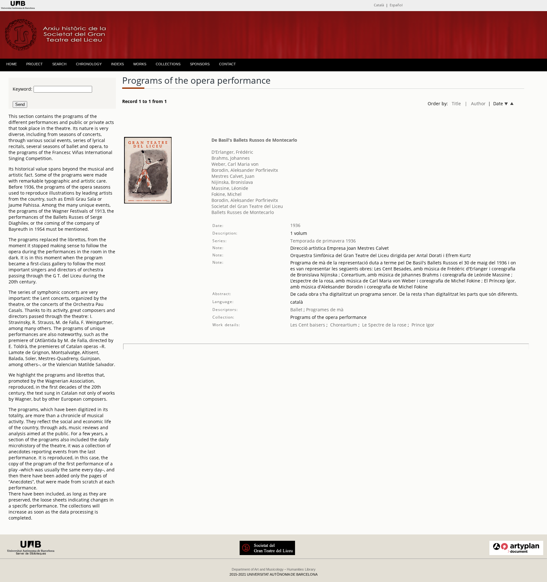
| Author (475, 103)
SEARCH (59, 64)
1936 (295, 225)
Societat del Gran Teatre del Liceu (247, 206)
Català (379, 5)
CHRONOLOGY (89, 64)
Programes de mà (324, 310)
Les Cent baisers (307, 325)
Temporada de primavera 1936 (323, 241)
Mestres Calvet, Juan (233, 176)
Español (396, 5)
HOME (11, 64)
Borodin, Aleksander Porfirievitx (244, 170)
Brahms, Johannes (230, 158)
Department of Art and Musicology (258, 569)
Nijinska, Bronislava (232, 182)
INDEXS (117, 64)
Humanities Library (301, 569)
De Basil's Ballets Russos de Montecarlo (254, 140)
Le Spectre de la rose (384, 325)
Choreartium (343, 325)
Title (456, 103)
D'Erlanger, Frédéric (232, 152)
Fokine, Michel (226, 194)
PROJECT (34, 64)
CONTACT (227, 64)
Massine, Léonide (229, 188)
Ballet (296, 310)
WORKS (139, 64)
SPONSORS (200, 64)
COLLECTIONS (168, 64)
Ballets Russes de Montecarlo (242, 212)
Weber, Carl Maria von (235, 164)
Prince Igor (423, 325)
